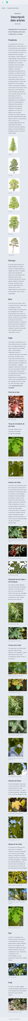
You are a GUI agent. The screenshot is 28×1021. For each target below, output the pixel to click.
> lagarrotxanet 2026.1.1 (14, 1019)
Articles (3, 8)
